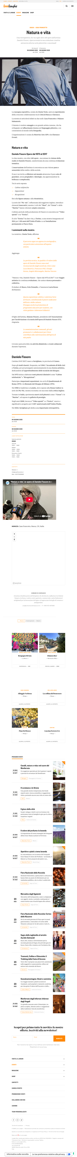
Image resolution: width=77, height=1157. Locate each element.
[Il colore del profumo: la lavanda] (59, 834)
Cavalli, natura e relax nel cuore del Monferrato (35, 766)
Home (5, 1)
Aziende (14, 1106)
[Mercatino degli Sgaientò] (59, 898)
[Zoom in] (14, 533)
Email (35, 1037)
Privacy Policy (43, 1131)
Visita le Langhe (9, 13)
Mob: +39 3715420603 (18, 474)
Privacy (28, 1125)
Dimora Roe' (52, 656)
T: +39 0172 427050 (48, 605)
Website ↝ (15, 470)
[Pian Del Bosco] (25, 718)
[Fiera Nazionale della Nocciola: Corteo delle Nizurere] (59, 919)
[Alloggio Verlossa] (25, 680)
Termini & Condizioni (17, 1125)
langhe (10, 6)
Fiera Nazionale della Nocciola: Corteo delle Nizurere (36, 915)
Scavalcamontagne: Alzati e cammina (36, 978)
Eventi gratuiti (30, 621)
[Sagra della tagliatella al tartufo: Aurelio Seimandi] (59, 940)
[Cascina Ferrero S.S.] (52, 718)
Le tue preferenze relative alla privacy (48, 1154)
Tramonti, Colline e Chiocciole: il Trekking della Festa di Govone (34, 957)
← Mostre (21, 621)
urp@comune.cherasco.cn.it (31, 605)
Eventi (10, 1)
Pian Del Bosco (25, 731)
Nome (14, 1037)
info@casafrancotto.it (17, 472)
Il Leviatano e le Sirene (30, 787)
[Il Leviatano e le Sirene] (59, 792)
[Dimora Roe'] (52, 643)
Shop (32, 13)
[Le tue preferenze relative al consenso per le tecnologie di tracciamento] (73, 1153)
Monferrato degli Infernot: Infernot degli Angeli (35, 1000)
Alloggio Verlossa (25, 693)
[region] (38, 558)
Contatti (15, 1082)
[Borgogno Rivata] (25, 643)
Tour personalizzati (19, 1112)
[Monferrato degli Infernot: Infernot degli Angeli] (59, 1004)
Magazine (25, 13)
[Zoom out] (14, 536)
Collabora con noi (18, 1100)
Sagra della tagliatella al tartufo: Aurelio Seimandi (34, 936)
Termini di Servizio (54, 1131)
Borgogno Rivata (24, 656)
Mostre (15, 1)
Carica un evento (68, 1)
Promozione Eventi (18, 1094)
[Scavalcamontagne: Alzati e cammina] (59, 983)
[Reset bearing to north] (14, 539)
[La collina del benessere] (52, 680)
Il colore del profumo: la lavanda (34, 830)
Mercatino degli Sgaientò (31, 893)
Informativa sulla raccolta (18, 1154)
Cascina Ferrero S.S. (52, 731)
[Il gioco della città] (59, 813)
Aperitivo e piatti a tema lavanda (34, 851)
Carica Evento (17, 1088)
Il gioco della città (28, 809)
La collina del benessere (52, 693)
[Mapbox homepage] (17, 583)
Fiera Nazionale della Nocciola (33, 872)
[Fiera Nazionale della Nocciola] (59, 876)
